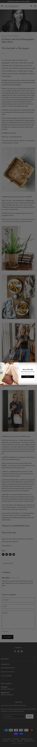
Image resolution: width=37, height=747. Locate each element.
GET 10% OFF (27, 376)
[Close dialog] (36, 363)
